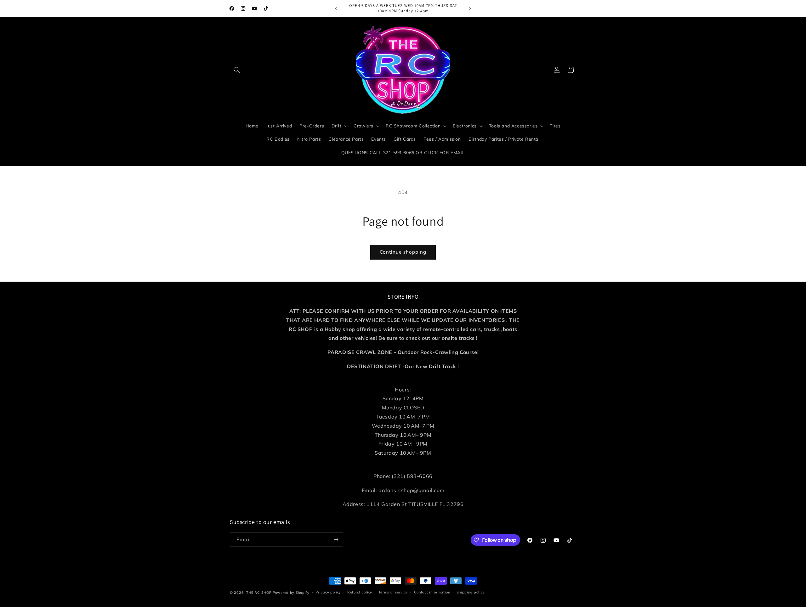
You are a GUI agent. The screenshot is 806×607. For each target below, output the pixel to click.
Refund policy (359, 592)
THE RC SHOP (259, 592)
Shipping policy (471, 592)
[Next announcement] (470, 8)
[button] (237, 70)
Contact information (432, 592)
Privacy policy (328, 592)
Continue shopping (403, 252)
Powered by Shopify (291, 592)
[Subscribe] (336, 539)
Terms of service (393, 592)
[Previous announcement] (336, 8)
